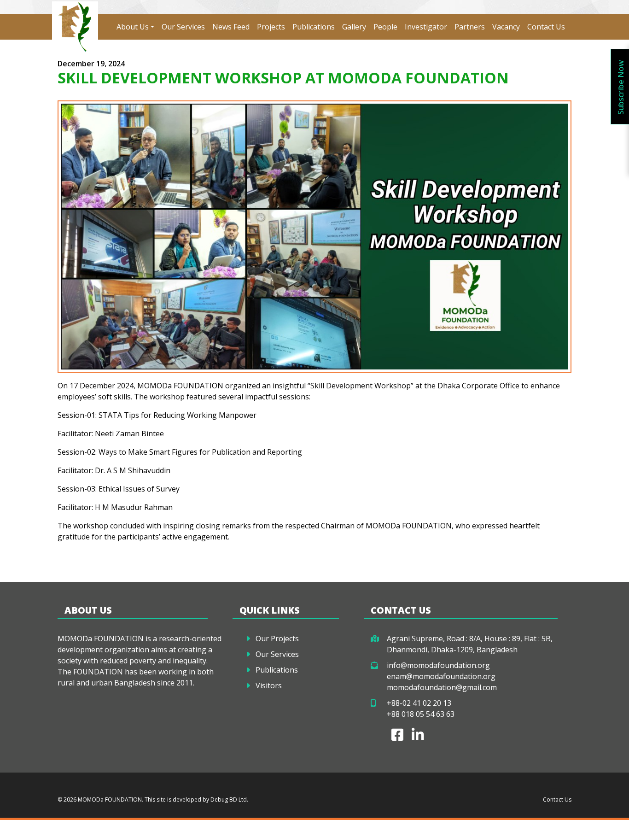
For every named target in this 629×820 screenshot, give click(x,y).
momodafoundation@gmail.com (442, 687)
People (385, 27)
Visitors (269, 685)
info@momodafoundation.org (438, 665)
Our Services (183, 27)
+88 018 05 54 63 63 (420, 714)
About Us (132, 27)
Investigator (426, 27)
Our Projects (277, 638)
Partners (469, 27)
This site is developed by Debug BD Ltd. (195, 799)
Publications (313, 27)
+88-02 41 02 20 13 (419, 703)
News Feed (231, 27)
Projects (271, 27)
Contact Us (546, 27)
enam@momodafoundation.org (441, 676)
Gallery (354, 27)
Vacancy (506, 27)
